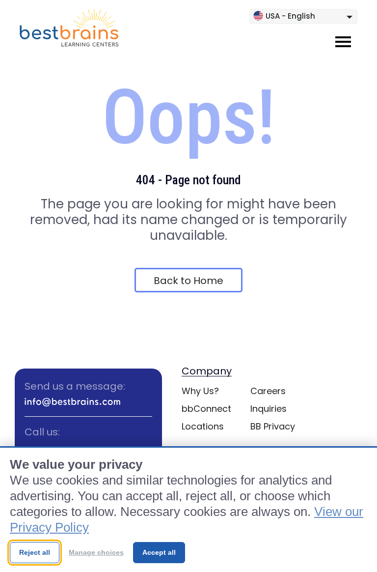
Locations (203, 426)
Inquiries (268, 408)
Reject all (34, 552)
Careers (268, 391)
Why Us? (200, 391)
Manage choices (96, 552)
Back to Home (188, 280)
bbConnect (206, 408)
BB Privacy (272, 426)
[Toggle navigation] (343, 42)
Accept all (159, 552)
